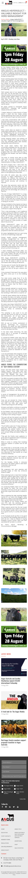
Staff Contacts (6, 836)
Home (3, 19)
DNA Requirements (6, 846)
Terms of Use (12, 873)
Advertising (18, 841)
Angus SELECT (5, 850)
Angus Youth (19, 788)
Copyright (18, 873)
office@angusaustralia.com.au (12, 866)
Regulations (5, 843)
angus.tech (18, 829)
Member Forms (5, 839)
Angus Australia (12, 872)
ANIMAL (20, 2)
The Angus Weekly (8, 785)
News (7, 19)
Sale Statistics (19, 848)
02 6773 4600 (7, 863)
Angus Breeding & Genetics (8, 792)
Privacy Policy (5, 873)
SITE (15, 2)
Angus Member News (20, 792)
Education (4, 832)
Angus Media (7, 788)
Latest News (17, 39)
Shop (16, 844)
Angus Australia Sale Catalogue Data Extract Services (19, 835)
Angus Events (19, 785)
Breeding (11, 39)
